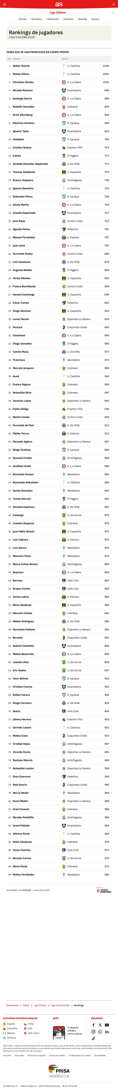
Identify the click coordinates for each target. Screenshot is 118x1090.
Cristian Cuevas (22, 686)
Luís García (19, 547)
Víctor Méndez (22, 278)
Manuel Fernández (24, 237)
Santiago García (22, 98)
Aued (16, 376)
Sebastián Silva (22, 392)
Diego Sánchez (22, 311)
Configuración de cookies (79, 1055)
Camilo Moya (20, 351)
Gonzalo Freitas (22, 458)
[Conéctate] (114, 4)
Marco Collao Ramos (25, 564)
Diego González (22, 343)
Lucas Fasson (21, 319)
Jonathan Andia (22, 466)
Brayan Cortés (21, 588)
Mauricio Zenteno (23, 123)
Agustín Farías (21, 229)
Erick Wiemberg (22, 115)
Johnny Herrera (22, 719)
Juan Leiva (19, 245)
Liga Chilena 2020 (60, 1005)
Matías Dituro (21, 74)
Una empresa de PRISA (59, 1069)
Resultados (36, 19)
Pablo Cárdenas (22, 842)
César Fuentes (22, 850)
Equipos (95, 19)
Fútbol (26, 1005)
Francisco (19, 360)
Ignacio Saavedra (23, 188)
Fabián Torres (21, 433)
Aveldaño (18, 139)
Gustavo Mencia (22, 760)
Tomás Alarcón (22, 498)
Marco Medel (21, 793)
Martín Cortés (21, 417)
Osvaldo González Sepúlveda (30, 164)
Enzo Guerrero (22, 776)
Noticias (22, 19)
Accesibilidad (99, 1055)
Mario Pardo (20, 866)
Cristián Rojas (21, 744)
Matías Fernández (23, 874)
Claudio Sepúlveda (24, 213)
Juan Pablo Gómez (24, 531)
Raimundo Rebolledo (25, 482)
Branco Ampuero (23, 180)
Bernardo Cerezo (23, 474)
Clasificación (53, 19)
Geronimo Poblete (24, 629)
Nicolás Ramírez (23, 90)
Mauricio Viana (22, 556)
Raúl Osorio (20, 784)
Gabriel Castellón (23, 645)
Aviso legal (19, 1055)
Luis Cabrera (20, 539)
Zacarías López (22, 400)
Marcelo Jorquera (23, 368)
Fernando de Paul (23, 425)
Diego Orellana (22, 449)
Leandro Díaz (21, 662)
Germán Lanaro (22, 727)
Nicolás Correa (22, 858)
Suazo (16, 711)
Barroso (17, 580)
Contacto (7, 1055)
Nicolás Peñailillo (23, 817)
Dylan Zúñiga (20, 409)
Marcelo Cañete (22, 613)
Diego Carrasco (22, 703)
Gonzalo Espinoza (23, 507)
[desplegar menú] (4, 4)
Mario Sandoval (22, 605)
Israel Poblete (21, 825)
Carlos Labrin (21, 596)
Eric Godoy (19, 670)
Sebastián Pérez (23, 196)
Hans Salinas (20, 678)
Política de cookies (57, 1055)
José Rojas (19, 221)
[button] (59, 1076)
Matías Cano (20, 735)
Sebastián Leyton (23, 768)
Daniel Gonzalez (23, 490)
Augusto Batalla (22, 270)
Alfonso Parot (21, 833)
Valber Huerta (21, 66)
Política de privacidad (36, 1055)
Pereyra (17, 327)
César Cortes (21, 302)
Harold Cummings (24, 294)
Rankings (82, 19)
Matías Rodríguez (23, 621)
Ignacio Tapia (21, 131)
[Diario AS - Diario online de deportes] (59, 4)
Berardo (18, 637)
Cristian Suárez (22, 147)
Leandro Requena (23, 523)
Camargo (18, 515)
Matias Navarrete (23, 654)
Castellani (19, 335)
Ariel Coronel (21, 809)
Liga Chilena (58, 12)
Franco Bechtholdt (24, 286)
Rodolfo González (23, 106)
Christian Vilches (23, 82)
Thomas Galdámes (24, 172)
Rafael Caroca (21, 695)
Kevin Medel (20, 801)
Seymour (18, 572)
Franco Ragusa (22, 384)
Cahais (17, 155)
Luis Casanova (21, 262)
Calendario (68, 19)
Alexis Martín (21, 204)
